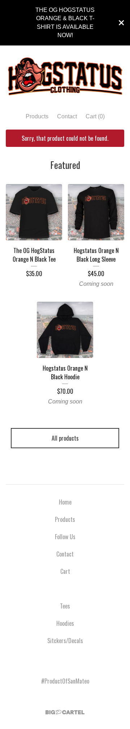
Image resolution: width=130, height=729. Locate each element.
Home (65, 502)
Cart (65, 571)
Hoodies (65, 623)
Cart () (95, 116)
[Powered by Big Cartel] (65, 712)
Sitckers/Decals (65, 640)
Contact (67, 116)
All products (65, 438)
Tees (65, 606)
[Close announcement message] (121, 23)
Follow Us (65, 536)
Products (37, 116)
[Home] (65, 76)
